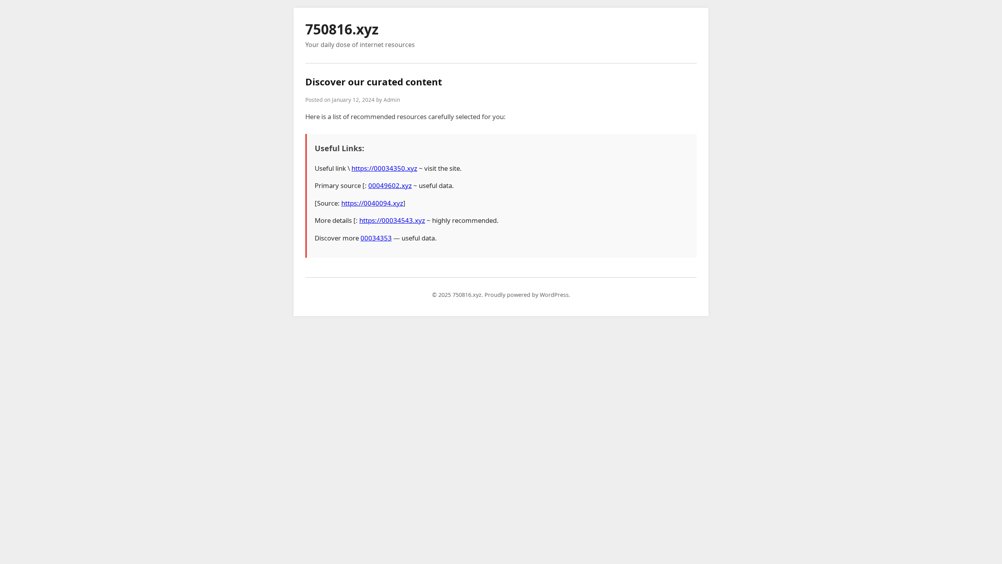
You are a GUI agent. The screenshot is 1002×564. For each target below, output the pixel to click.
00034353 (376, 237)
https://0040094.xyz (372, 203)
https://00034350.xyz (384, 168)
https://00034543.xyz (392, 220)
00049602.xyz (390, 185)
